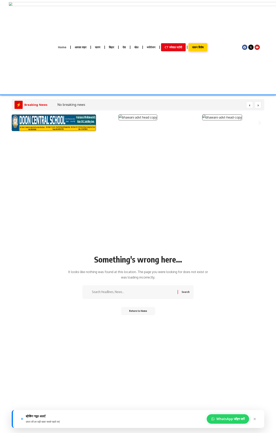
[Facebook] (244, 47)
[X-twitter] (251, 47)
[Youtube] (257, 47)
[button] (16, 122)
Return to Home (138, 310)
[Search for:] (133, 292)
